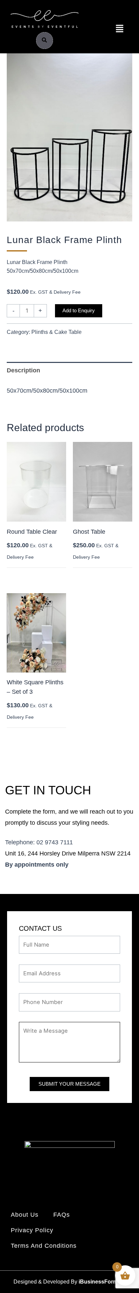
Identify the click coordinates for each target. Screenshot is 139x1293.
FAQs (61, 1214)
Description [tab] (23, 370)
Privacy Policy (32, 1230)
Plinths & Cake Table (56, 332)
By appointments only (36, 864)
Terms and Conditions (44, 1245)
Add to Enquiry (78, 310)
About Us (24, 1214)
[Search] (44, 40)
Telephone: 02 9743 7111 (39, 842)
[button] (119, 29)
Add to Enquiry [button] (29, 575)
